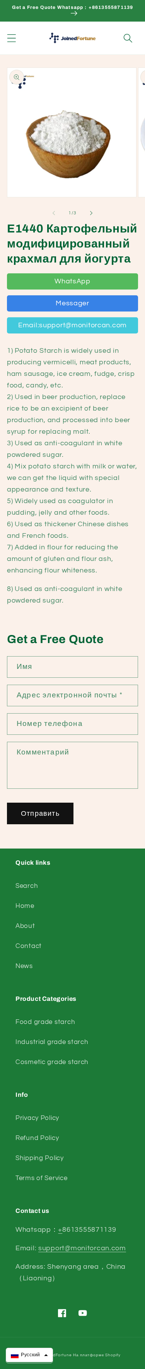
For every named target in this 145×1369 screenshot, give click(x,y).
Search (26, 885)
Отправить (40, 813)
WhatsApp (72, 281)
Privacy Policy (37, 1118)
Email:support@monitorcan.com (72, 325)
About (25, 926)
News (24, 966)
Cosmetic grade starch (52, 1062)
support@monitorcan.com (82, 1248)
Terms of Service (41, 1178)
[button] (12, 38)
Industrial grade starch (52, 1042)
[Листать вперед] (91, 212)
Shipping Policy (39, 1158)
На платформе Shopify (97, 1355)
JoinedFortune (57, 1355)
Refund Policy (37, 1138)
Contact (28, 946)
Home (24, 906)
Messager (72, 303)
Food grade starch (45, 1022)
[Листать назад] (53, 212)
